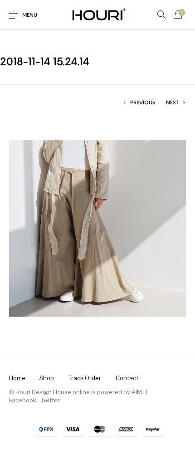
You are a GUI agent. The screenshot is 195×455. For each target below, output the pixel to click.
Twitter (50, 400)
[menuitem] (17, 378)
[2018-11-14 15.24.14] (97, 227)
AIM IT (140, 392)
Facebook (22, 400)
